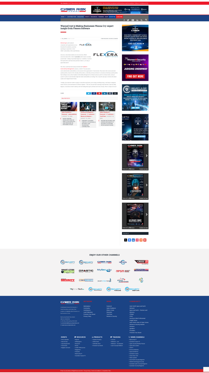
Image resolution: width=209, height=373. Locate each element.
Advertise (112, 17)
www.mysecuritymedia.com (68, 325)
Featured (64, 114)
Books (76, 345)
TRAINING (101, 17)
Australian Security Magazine (137, 365)
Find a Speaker (65, 339)
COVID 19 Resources (80, 347)
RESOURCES (94, 17)
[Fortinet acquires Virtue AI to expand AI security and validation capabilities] (88, 106)
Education (109, 312)
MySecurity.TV (78, 353)
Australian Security (110, 3)
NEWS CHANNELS (137, 337)
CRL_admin (64, 38)
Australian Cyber (101, 3)
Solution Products (97, 339)
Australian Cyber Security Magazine (138, 363)
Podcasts (77, 351)
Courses (113, 339)
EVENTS (63, 337)
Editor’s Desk (110, 310)
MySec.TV (133, 3)
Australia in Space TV (80, 355)
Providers (132, 330)
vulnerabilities (72, 114)
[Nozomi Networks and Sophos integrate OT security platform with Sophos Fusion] (107, 106)
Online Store (96, 341)
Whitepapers (78, 341)
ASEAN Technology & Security (137, 361)
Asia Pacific (117, 3)
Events (87, 17)
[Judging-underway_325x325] (135, 80)
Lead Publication (88, 312)
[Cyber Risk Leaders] (73, 9)
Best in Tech (139, 3)
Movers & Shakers (113, 38)
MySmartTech (145, 3)
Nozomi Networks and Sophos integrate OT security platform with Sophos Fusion (108, 122)
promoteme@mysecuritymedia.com (70, 323)
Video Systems (93, 3)
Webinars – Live (115, 341)
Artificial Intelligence (87, 112)
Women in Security (112, 316)
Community (87, 308)
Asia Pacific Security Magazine (137, 359)
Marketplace (87, 306)
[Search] (146, 19)
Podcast (129, 3)
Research (77, 343)
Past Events (64, 345)
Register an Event (65, 347)
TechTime (103, 116)
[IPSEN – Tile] (133, 140)
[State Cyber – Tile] (135, 51)
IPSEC (131, 316)
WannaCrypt (63, 43)
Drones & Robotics (85, 3)
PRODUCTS (97, 337)
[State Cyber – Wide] (120, 13)
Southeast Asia (123, 3)
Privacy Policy (87, 316)
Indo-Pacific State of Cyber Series (139, 322)
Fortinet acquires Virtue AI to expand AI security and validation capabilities (89, 123)
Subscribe (119, 17)
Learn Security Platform (117, 345)
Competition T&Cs (106, 370)
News (62, 17)
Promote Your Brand (89, 314)
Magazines (80, 17)
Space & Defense (134, 351)
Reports (77, 339)
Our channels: (64, 3)
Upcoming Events (65, 343)
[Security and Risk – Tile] (135, 110)
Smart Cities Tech (134, 355)
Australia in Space (134, 353)
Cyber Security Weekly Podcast (137, 343)
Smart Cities (78, 3)
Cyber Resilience (105, 38)
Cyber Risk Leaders (134, 345)
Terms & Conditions (96, 370)
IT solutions (90, 114)
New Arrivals (64, 341)
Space (73, 3)
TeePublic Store (96, 343)
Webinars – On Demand (117, 343)
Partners (132, 326)
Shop (106, 17)
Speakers (132, 328)
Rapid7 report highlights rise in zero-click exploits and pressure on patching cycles (69, 121)
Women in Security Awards (137, 324)
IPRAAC (132, 314)
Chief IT (70, 3)
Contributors (71, 17)
